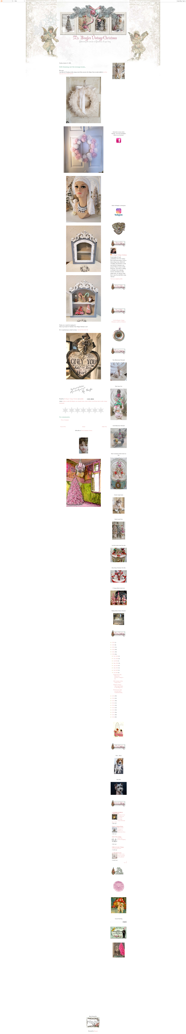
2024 (113, 645)
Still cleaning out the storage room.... (118, 681)
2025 (113, 642)
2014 (113, 707)
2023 (113, 647)
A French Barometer (116, 848)
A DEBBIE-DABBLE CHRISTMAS (117, 813)
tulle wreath (100, 401)
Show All (125, 862)
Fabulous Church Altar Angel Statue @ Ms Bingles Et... (118, 686)
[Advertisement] (93, 50)
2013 (113, 710)
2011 (113, 714)
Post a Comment (65, 420)
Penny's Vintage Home (117, 826)
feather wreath (66, 401)
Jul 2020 (116, 661)
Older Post (104, 426)
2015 (113, 705)
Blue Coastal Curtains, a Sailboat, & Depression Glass (121, 830)
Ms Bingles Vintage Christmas (119, 255)
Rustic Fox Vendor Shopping (122, 838)
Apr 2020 (116, 665)
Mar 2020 (116, 668)
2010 (113, 717)
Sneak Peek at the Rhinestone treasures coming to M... (118, 677)
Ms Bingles (72, 401)
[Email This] (87, 399)
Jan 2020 (116, 672)
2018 (113, 698)
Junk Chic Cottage (116, 837)
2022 (113, 649)
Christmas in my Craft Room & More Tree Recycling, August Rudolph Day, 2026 (118, 818)
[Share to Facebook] (92, 399)
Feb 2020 (116, 670)
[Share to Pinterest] (93, 399)
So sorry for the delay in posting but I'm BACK (121, 855)
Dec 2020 (116, 656)
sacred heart (94, 401)
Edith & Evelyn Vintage (118, 847)
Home (83, 426)
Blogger (96, 1031)
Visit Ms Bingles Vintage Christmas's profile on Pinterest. (118, 321)
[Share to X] (90, 399)
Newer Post (63, 426)
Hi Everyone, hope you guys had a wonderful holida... (118, 691)
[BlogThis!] (89, 399)
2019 (113, 696)
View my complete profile (116, 279)
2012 (113, 712)
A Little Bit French (116, 853)
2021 (113, 652)
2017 (113, 700)
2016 (113, 703)
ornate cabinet (88, 401)
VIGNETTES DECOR (82, 330)
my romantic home (80, 401)
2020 (113, 654)
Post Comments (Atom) (86, 430)
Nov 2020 (116, 658)
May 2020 (116, 663)
